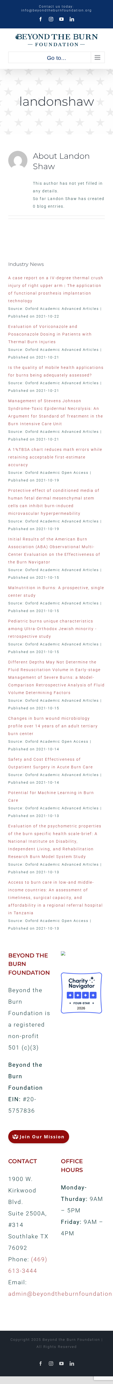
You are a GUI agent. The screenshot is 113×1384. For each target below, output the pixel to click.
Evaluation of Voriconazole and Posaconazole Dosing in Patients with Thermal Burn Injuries (50, 334)
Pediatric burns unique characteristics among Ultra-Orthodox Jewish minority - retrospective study (52, 629)
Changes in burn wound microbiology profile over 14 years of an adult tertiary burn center (53, 726)
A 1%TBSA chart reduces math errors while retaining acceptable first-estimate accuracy (55, 457)
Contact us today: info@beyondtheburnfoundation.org (56, 8)
